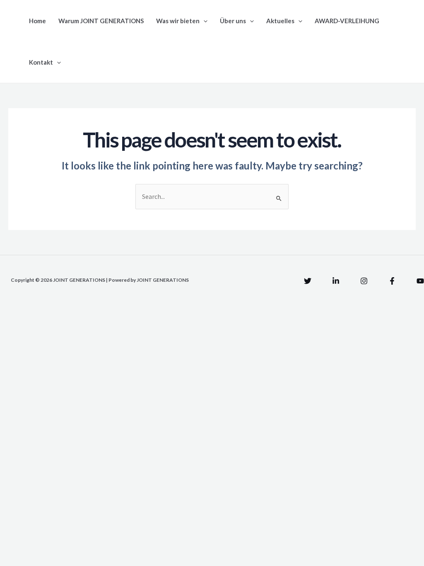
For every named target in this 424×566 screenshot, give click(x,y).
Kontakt (41, 62)
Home (37, 20)
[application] (203, 20)
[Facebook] (392, 281)
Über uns (233, 20)
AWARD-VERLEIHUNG (347, 20)
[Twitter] (307, 281)
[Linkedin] (336, 281)
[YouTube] (420, 281)
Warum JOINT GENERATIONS (101, 20)
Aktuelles (280, 20)
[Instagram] (364, 281)
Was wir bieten (178, 20)
